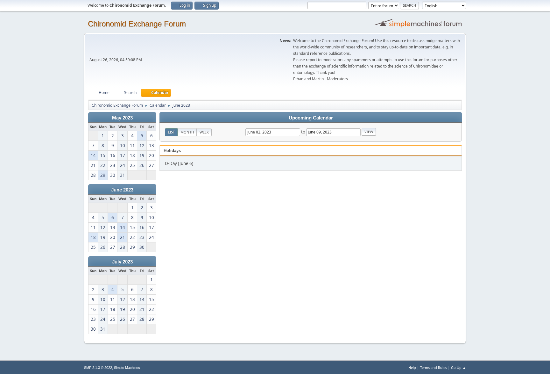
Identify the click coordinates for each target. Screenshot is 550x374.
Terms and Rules (433, 367)
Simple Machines (127, 368)
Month (187, 132)
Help (412, 367)
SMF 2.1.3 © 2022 (98, 368)
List (171, 132)
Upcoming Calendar (311, 117)
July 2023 (122, 261)
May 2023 (122, 117)
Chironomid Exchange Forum (137, 23)
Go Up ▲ (458, 367)
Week (204, 132)
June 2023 (122, 189)
